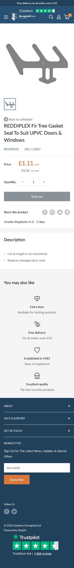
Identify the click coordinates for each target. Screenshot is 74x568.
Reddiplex (11, 149)
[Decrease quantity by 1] (23, 182)
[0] (66, 17)
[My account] (59, 17)
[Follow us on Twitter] (14, 511)
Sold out (37, 196)
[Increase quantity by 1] (44, 182)
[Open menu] (6, 17)
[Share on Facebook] (45, 212)
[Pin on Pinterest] (52, 212)
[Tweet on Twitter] (60, 212)
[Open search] (51, 17)
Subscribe (17, 479)
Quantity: (10, 182)
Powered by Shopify (15, 530)
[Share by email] (67, 212)
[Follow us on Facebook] (6, 511)
